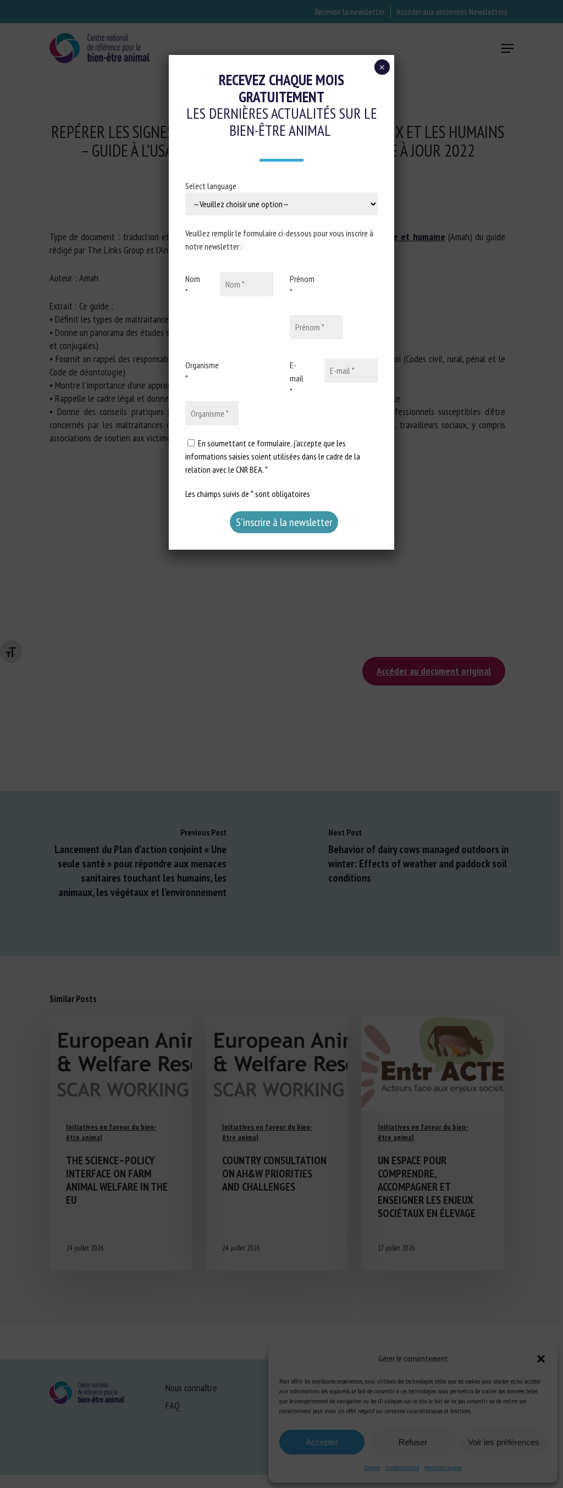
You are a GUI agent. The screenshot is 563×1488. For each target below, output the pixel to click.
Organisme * (202, 371)
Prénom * (302, 285)
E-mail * (296, 378)
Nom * (192, 285)
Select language (210, 185)
